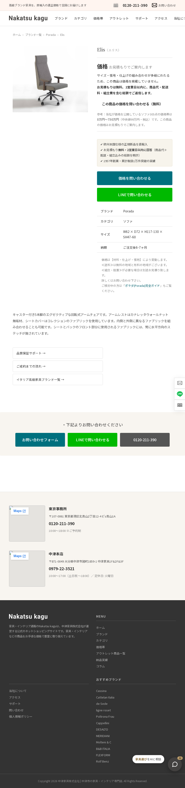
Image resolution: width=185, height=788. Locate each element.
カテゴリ (80, 18)
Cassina (101, 691)
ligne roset (103, 710)
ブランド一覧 (33, 35)
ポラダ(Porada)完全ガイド (142, 285)
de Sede (102, 703)
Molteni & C (103, 742)
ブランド (61, 18)
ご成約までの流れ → (31, 366)
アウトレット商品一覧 (110, 653)
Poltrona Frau (105, 716)
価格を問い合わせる (134, 178)
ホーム (17, 35)
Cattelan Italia (105, 697)
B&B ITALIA (103, 749)
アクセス (161, 18)
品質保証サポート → (31, 353)
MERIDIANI (103, 736)
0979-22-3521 (61, 568)
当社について (18, 691)
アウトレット (119, 18)
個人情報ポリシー (20, 716)
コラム (100, 666)
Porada (51, 35)
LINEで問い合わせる (135, 194)
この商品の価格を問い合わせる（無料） (132, 103)
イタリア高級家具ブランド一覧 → (40, 379)
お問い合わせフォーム (40, 439)
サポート (141, 18)
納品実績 (102, 660)
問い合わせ (16, 710)
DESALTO (102, 729)
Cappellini (102, 723)
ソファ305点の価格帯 (155, 114)
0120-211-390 (135, 5)
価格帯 (98, 18)
